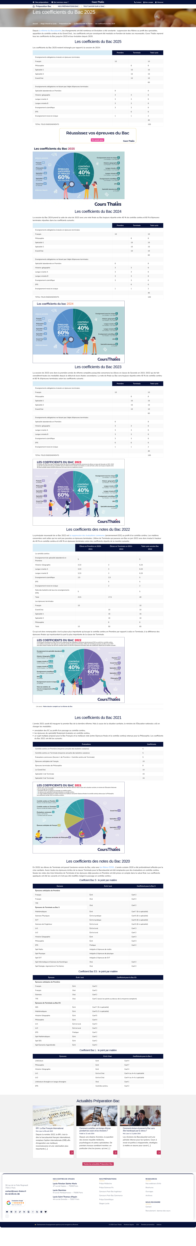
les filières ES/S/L (107, 867)
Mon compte (149, 2)
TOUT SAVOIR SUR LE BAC (94, 6)
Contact (138, 2)
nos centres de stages (64, 1179)
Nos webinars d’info (153, 1183)
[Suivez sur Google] (28, 1211)
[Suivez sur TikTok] (20, 1211)
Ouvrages (149, 1191)
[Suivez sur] (7, 1216)
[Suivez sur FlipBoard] (33, 1211)
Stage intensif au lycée (49, 24)
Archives (149, 1195)
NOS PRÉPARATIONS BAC (68, 6)
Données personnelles (147, 1225)
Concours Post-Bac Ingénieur (110, 1191)
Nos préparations (41, 2)
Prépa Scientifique (106, 1199)
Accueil (35, 24)
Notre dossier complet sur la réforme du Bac (57, 706)
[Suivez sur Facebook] (11, 1211)
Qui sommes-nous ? (61, 2)
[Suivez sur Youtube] (7, 1211)
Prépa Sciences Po (106, 1187)
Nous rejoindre (153, 1202)
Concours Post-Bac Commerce (110, 1195)
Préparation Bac (43, 6)
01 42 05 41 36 (12, 1193)
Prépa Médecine (105, 1183)
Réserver (160, 2)
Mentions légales (129, 1225)
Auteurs (159, 1225)
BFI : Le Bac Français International (49, 1128)
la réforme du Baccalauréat (50, 30)
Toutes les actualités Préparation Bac (98, 1164)
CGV (137, 1225)
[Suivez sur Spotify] (41, 1211)
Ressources (151, 1179)
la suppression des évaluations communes (87, 535)
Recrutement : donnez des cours (158, 1211)
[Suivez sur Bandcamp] (45, 1211)
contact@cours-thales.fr (15, 1191)
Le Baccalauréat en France (83, 24)
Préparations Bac (65, 24)
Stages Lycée (104, 1203)
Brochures (149, 1187)
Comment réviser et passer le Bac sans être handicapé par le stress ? (139, 1129)
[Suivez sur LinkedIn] (24, 1211)
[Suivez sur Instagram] (15, 1211)
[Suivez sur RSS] (37, 1211)
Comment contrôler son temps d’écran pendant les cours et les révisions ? (95, 1129)
